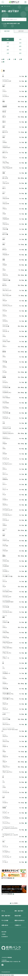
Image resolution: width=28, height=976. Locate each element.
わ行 (20, 53)
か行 (20, 39)
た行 (20, 42)
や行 (20, 49)
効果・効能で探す (6, 915)
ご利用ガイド (18, 925)
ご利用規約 (3, 934)
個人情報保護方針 (5, 936)
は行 (20, 46)
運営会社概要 (4, 931)
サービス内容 (5, 920)
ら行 (8, 53)
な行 (8, 46)
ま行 (8, 49)
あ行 (8, 39)
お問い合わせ (5, 925)
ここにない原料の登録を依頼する (10, 23)
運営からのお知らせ (19, 920)
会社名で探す (18, 915)
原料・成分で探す (19, 910)
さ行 (8, 42)
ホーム (3, 910)
